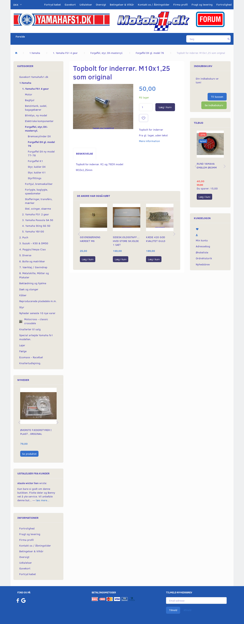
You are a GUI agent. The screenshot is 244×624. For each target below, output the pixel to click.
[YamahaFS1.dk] (61, 19)
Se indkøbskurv (214, 105)
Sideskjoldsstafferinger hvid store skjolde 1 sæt (126, 241)
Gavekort (70, 4)
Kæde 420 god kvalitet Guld (155, 239)
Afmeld (187, 610)
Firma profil (180, 4)
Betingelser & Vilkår (122, 4)
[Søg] (229, 39)
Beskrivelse (84, 153)
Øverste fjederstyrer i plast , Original (35, 432)
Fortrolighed (224, 4)
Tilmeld (173, 610)
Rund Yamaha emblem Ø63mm (207, 165)
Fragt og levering (202, 4)
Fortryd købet (52, 4)
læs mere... (42, 500)
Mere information (149, 141)
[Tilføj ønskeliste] (143, 118)
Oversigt (101, 4)
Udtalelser (85, 4)
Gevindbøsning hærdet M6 (90, 239)
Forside (20, 36)
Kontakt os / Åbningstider (153, 4)
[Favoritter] (210, 229)
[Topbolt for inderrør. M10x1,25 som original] (103, 106)
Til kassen (217, 96)
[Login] (210, 234)
